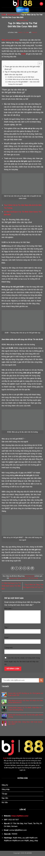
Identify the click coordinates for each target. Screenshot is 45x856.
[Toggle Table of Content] (38, 63)
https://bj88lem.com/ (19, 816)
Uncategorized (22, 20)
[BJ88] (22, 4)
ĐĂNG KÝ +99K (22, 10)
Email (7, 637)
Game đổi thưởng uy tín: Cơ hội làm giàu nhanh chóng (25, 716)
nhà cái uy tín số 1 (23, 578)
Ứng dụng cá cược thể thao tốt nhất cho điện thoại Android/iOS (25, 701)
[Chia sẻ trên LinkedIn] (32, 568)
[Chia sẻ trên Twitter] (20, 568)
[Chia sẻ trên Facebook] (16, 568)
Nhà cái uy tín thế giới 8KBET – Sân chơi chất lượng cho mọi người (23, 83)
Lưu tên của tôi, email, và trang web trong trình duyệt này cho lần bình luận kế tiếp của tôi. (22, 661)
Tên (6, 627)
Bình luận (8, 608)
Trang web (8, 648)
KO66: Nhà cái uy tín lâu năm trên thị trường (23, 79)
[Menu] (41, 4)
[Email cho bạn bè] (24, 568)
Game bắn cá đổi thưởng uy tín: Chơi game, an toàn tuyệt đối (25, 694)
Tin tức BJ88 (34, 578)
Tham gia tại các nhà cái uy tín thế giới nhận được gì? (22, 68)
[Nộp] (41, 680)
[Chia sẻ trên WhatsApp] (12, 568)
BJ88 (5, 758)
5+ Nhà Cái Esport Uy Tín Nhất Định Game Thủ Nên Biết (11, 586)
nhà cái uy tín (13, 578)
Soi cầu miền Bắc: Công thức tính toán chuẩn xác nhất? (25, 723)
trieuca (34, 32)
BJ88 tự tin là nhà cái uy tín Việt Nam (21, 77)
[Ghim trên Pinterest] (28, 568)
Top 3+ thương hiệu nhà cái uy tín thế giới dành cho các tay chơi (21, 73)
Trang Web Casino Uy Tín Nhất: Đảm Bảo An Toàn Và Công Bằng (25, 708)
